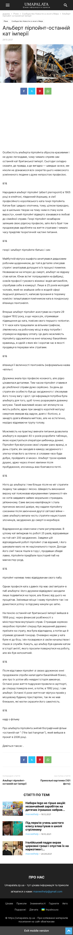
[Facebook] (23, 91)
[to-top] (68, 929)
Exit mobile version (36, 930)
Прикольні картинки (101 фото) (55, 782)
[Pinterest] (39, 91)
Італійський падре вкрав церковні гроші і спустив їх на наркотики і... (47, 846)
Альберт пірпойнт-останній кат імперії (14, 782)
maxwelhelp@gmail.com (47, 891)
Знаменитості (37, 903)
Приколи (21, 903)
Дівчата (33, 909)
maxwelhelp (32, 814)
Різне (16, 13)
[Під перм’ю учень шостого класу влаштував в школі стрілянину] (13, 828)
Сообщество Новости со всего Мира (40, 13)
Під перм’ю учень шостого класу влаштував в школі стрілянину (44, 826)
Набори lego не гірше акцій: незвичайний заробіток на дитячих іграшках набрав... (45, 806)
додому (6, 13)
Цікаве (9, 903)
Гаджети (54, 903)
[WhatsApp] (47, 91)
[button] (8, 5)
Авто (65, 903)
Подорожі (20, 909)
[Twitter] (31, 91)
